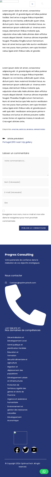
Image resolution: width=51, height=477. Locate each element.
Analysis (15, 129)
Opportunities (39, 129)
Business (30, 129)
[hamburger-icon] (32, 4)
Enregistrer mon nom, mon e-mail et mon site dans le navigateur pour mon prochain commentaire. (23, 217)
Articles (22, 129)
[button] (42, 4)
